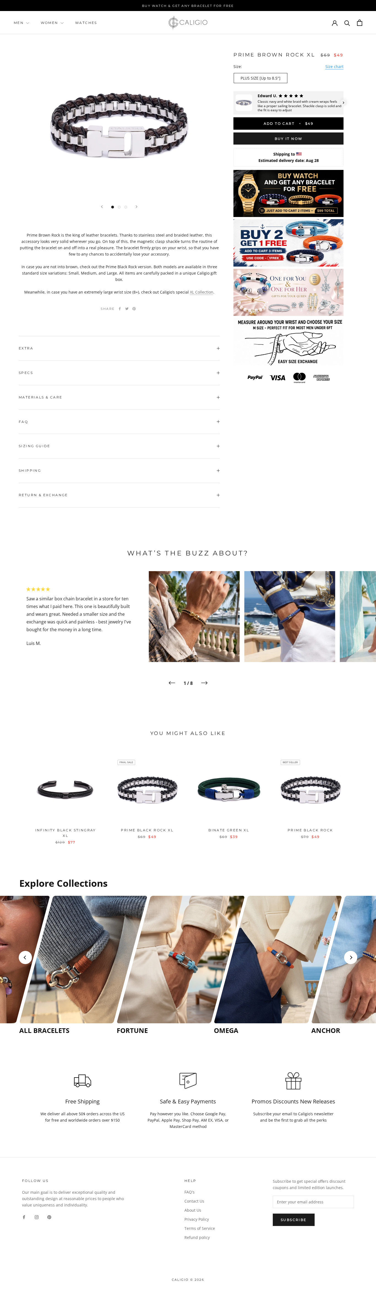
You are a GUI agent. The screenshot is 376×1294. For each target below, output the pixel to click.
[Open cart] (359, 23)
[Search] (347, 23)
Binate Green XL (228, 830)
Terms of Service (199, 1228)
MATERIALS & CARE (40, 397)
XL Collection (201, 292)
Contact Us (194, 1201)
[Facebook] (119, 308)
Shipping (30, 470)
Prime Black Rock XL (147, 830)
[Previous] (102, 206)
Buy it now (289, 139)
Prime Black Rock (310, 830)
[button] (233, 102)
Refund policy (197, 1237)
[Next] (136, 206)
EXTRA (26, 348)
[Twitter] (127, 308)
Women (50, 23)
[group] (66, 965)
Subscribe (294, 1220)
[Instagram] (37, 1217)
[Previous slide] (25, 957)
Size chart (334, 66)
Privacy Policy (196, 1219)
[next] (359, 795)
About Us (192, 1210)
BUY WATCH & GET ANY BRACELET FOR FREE (188, 6)
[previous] (17, 795)
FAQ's (189, 1192)
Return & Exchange (43, 495)
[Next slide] (350, 957)
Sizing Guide (34, 446)
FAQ (23, 422)
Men (19, 23)
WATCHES (86, 23)
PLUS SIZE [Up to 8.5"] (260, 78)
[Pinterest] (134, 308)
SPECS (26, 373)
